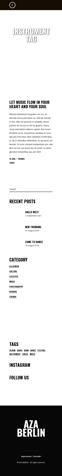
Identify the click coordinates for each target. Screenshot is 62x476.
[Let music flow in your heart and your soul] (31, 81)
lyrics (25, 354)
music (32, 354)
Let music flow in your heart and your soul (29, 104)
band (26, 350)
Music (12, 281)
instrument (15, 354)
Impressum (26, 456)
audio (19, 350)
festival (41, 350)
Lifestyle (13, 276)
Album (12, 350)
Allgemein (14, 266)
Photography (16, 286)
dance (33, 350)
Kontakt (37, 456)
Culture (13, 271)
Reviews (13, 291)
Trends (21, 158)
